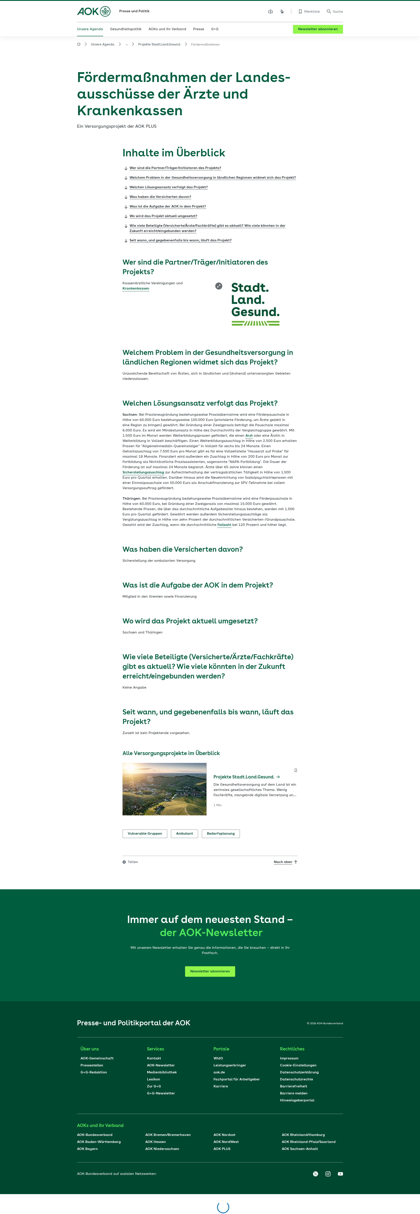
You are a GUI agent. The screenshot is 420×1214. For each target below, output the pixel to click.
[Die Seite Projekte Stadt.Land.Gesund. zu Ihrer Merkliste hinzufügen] (295, 770)
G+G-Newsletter (161, 1093)
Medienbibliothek (162, 1072)
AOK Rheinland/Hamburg (303, 1135)
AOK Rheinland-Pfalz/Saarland (309, 1142)
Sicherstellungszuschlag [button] (143, 472)
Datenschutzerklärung (299, 1072)
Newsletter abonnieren (318, 29)
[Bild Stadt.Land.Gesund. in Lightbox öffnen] (218, 286)
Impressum (289, 1058)
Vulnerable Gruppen (145, 833)
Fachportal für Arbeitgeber (237, 1079)
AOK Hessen (155, 1142)
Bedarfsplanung (221, 833)
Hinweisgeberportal (297, 1100)
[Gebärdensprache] (282, 11)
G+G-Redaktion (93, 1072)
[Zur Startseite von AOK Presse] (78, 45)
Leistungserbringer (230, 1065)
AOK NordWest (226, 1142)
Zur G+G (154, 1086)
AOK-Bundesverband (94, 1135)
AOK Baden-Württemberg (99, 1142)
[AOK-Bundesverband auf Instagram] (328, 1174)
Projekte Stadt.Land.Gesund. (159, 44)
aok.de (219, 1072)
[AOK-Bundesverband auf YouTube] (340, 1174)
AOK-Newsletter (161, 1065)
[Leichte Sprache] (270, 11)
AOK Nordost (224, 1135)
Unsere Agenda (102, 44)
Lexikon (153, 1079)
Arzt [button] (249, 436)
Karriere (221, 1086)
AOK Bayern (87, 1149)
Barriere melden (294, 1093)
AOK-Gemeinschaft (97, 1058)
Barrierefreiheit (293, 1086)
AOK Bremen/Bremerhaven (168, 1135)
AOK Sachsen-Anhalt (300, 1149)
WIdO (218, 1058)
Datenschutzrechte (296, 1079)
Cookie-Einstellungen (298, 1065)
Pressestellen (91, 1065)
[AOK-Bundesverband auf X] (315, 1174)
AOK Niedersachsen (162, 1149)
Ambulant (184, 833)
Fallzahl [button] (224, 525)
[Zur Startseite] (93, 11)
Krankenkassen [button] (135, 288)
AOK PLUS (222, 1149)
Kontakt (154, 1058)
